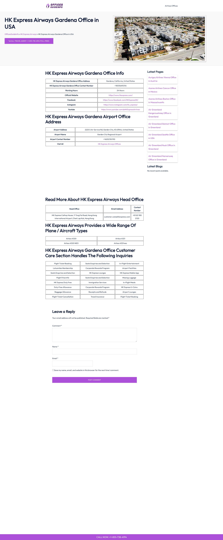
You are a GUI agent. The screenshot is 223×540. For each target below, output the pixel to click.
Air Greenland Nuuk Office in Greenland (161, 147)
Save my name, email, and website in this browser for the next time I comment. (86, 370)
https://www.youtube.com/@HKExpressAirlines (120, 109)
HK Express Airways (28, 34)
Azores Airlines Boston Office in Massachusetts (161, 101)
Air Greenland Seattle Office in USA (161, 136)
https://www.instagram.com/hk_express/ (121, 105)
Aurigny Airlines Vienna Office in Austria (162, 79)
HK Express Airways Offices (109, 144)
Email (55, 358)
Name (55, 346)
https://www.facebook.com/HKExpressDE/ (120, 100)
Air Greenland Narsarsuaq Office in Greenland (160, 158)
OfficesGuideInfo (12, 34)
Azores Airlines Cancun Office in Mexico (162, 90)
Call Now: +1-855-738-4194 (111, 537)
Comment (57, 326)
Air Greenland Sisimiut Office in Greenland (161, 125)
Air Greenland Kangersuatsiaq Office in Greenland (159, 113)
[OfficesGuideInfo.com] (54, 5)
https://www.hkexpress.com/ (121, 95)
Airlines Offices (171, 6)
